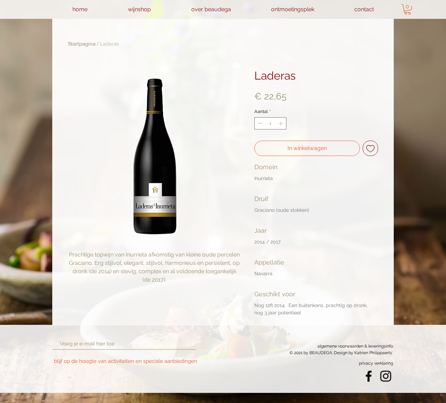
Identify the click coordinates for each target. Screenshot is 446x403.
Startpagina (81, 44)
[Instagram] (385, 376)
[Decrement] (259, 123)
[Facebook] (368, 376)
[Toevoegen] (370, 148)
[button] (407, 9)
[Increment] (281, 123)
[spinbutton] (270, 123)
